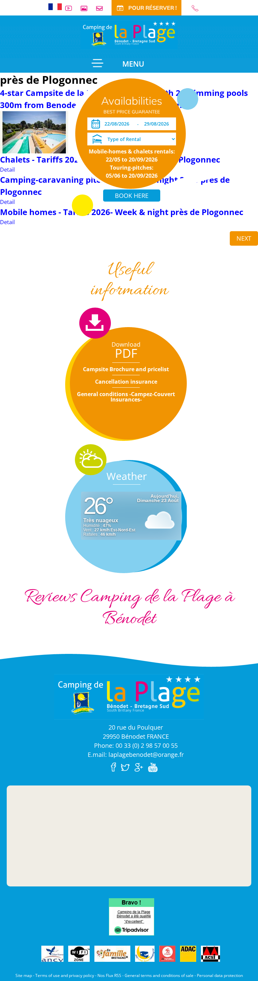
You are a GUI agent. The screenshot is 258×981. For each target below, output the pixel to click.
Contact (102, 8)
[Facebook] (115, 766)
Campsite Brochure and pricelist (126, 369)
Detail (7, 169)
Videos (71, 8)
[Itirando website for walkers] (167, 954)
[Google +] (140, 766)
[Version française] (55, 6)
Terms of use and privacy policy (64, 975)
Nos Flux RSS (109, 975)
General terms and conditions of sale (159, 975)
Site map (23, 975)
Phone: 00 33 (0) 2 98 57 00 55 (136, 745)
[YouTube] (154, 766)
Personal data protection (220, 975)
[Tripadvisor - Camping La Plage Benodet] (131, 916)
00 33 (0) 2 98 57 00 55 (197, 8)
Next (243, 238)
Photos (87, 8)
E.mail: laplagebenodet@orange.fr (136, 754)
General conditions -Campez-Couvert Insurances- (126, 396)
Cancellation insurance (126, 381)
